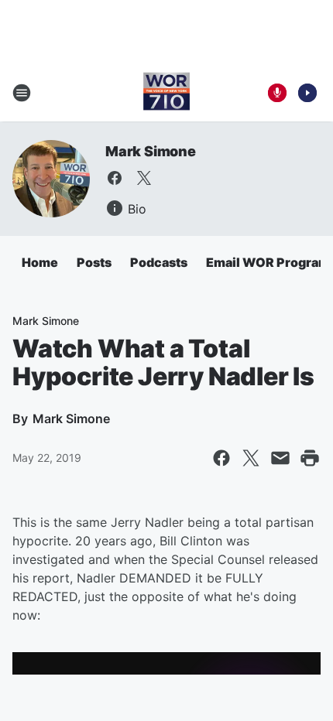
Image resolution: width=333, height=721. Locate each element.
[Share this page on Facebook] (221, 458)
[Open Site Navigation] (21, 93)
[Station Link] (166, 93)
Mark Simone (150, 151)
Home (40, 262)
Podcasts (158, 262)
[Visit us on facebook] (114, 178)
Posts (94, 262)
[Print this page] (310, 458)
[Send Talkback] (277, 93)
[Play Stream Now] (307, 93)
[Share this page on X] (251, 458)
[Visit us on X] (144, 178)
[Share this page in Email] (280, 458)
